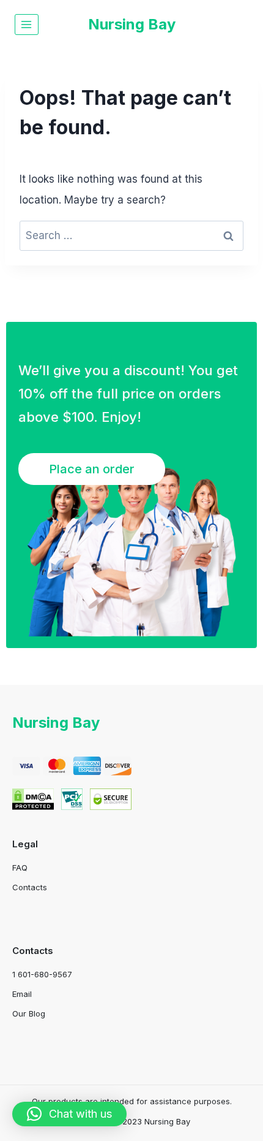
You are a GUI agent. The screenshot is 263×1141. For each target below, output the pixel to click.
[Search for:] (131, 235)
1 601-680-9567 (42, 974)
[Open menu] (27, 24)
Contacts (29, 887)
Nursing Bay (56, 722)
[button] (69, 1114)
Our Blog (28, 1013)
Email (22, 994)
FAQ (20, 867)
